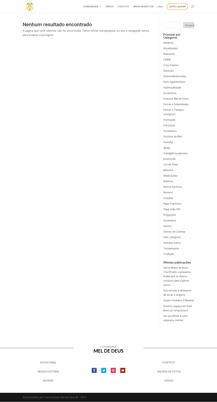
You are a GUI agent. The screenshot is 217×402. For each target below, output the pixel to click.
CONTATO (123, 6)
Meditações (170, 175)
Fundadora (169, 131)
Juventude (169, 159)
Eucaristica (169, 93)
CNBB (166, 59)
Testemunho (171, 248)
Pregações (169, 214)
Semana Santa (172, 242)
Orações (168, 198)
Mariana (168, 170)
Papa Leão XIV (171, 209)
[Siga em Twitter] (103, 370)
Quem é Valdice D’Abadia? (178, 300)
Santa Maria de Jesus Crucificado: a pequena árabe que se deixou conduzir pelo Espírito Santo (177, 276)
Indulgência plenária (175, 153)
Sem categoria (172, 237)
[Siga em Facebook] (94, 370)
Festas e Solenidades (176, 104)
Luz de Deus (170, 164)
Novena (168, 192)
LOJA (160, 6)
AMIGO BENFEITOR (143, 6)
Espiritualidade (172, 87)
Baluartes (169, 54)
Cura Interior (171, 65)
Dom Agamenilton (174, 82)
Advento (168, 42)
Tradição (168, 254)
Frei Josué (169, 125)
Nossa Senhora (172, 187)
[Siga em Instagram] (113, 370)
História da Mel (172, 136)
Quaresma (169, 220)
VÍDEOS (110, 6)
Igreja (166, 147)
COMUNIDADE (90, 6)
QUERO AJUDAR (177, 6)
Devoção (168, 70)
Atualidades (170, 48)
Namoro (168, 181)
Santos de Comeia (174, 231)
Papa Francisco (172, 203)
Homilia (168, 142)
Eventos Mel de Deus (176, 98)
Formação (169, 120)
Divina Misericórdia (174, 76)
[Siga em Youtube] (122, 370)
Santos (167, 226)
